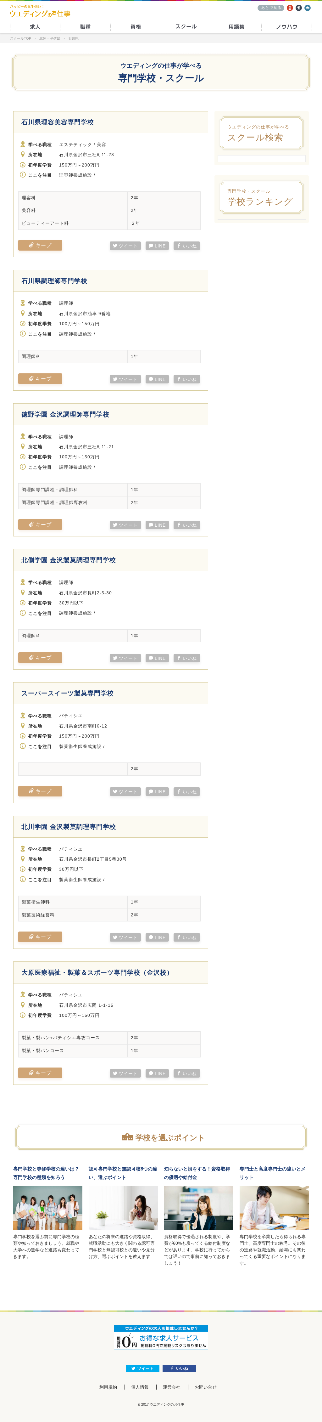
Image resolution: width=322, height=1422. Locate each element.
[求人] (290, 8)
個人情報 (140, 1387)
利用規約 (108, 1387)
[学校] (307, 8)
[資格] (299, 8)
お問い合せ (206, 1387)
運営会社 (171, 1387)
